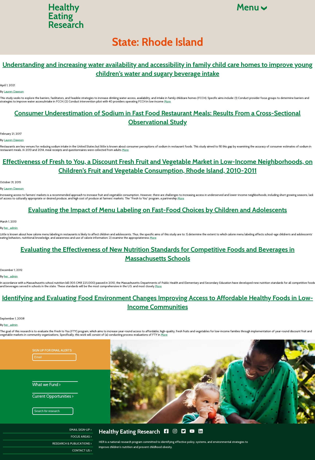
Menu (249, 7)
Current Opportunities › (52, 396)
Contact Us (81, 450)
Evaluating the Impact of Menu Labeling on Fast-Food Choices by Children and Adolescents (157, 210)
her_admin (11, 228)
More (167, 101)
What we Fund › (46, 384)
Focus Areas (80, 436)
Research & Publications (71, 443)
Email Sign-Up (79, 429)
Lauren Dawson (14, 91)
